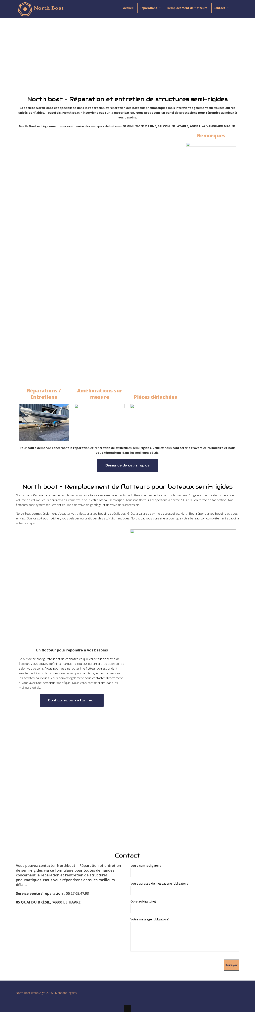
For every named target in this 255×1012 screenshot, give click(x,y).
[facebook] (235, 993)
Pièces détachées (155, 397)
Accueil (128, 8)
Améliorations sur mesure (99, 393)
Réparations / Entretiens (44, 393)
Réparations (148, 8)
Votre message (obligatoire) (149, 919)
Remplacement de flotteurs (187, 8)
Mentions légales (66, 993)
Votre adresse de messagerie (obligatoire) (159, 883)
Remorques (211, 135)
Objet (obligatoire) (143, 901)
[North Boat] (41, 15)
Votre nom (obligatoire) (146, 865)
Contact (219, 8)
